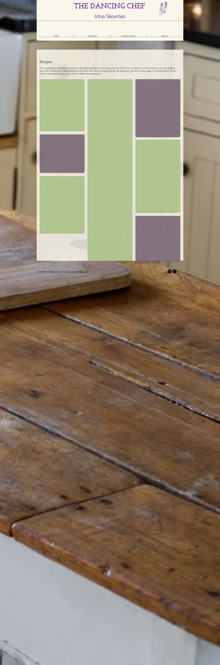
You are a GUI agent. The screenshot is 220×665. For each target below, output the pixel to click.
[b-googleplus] (175, 271)
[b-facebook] (170, 271)
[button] (178, 17)
